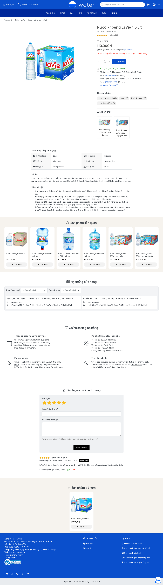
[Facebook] (7, 573)
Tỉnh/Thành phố (13, 290)
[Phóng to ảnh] (49, 60)
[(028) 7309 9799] (19, 4)
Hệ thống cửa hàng (108, 85)
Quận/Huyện (54, 290)
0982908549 (110, 75)
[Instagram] (17, 573)
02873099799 (111, 82)
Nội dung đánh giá (50, 420)
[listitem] (49, 60)
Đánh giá (46, 398)
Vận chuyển (128, 49)
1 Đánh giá (112, 35)
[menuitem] (107, 98)
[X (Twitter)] (12, 573)
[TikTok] (22, 573)
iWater (81, 581)
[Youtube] (27, 573)
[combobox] (122, 4)
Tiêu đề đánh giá (49, 409)
